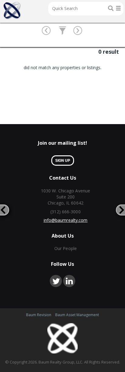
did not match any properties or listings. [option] (62, 67)
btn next (78, 31)
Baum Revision (38, 314)
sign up (62, 160)
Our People (65, 248)
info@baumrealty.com (66, 220)
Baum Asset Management (77, 314)
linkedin (69, 281)
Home (12, 11)
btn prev (47, 31)
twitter (56, 281)
